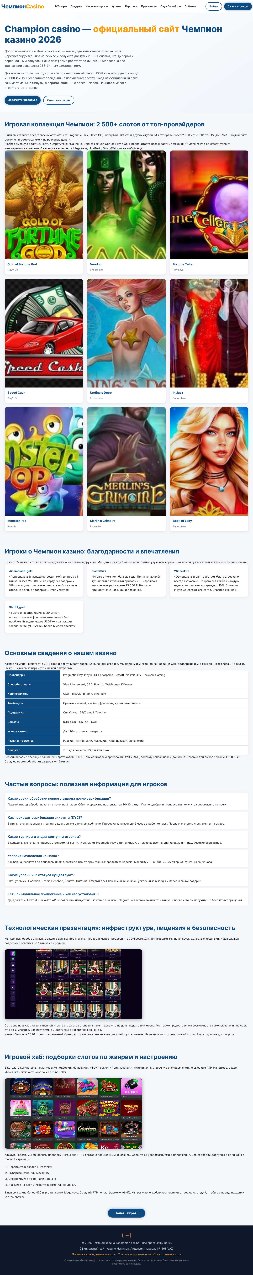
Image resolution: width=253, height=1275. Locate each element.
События (190, 6)
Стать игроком (238, 6)
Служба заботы (170, 6)
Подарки (76, 6)
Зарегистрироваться (22, 99)
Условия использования (134, 1254)
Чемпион (22, 6)
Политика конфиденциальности (93, 1254)
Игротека (131, 6)
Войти (213, 6)
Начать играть (126, 1213)
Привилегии (149, 6)
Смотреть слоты (58, 100)
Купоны (116, 6)
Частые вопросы (97, 6)
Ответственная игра (167, 1254)
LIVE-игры (60, 6)
